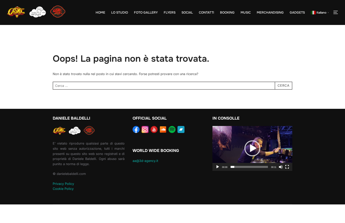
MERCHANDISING (270, 12)
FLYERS (169, 12)
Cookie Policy (63, 189)
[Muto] (281, 167)
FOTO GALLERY (146, 12)
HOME (100, 12)
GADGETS (297, 12)
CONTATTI (206, 12)
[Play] (218, 167)
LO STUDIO (119, 12)
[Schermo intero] (287, 167)
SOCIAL (187, 12)
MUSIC (246, 12)
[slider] (249, 167)
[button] (252, 148)
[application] (252, 148)
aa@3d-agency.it (145, 161)
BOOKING (227, 12)
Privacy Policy (63, 184)
